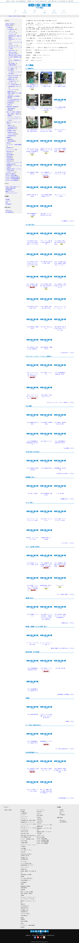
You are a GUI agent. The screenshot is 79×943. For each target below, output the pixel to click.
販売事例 (9, 147)
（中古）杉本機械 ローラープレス (32, 615)
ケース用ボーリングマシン (14, 71)
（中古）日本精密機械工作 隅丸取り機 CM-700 (60, 373)
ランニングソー (12, 32)
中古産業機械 (10, 102)
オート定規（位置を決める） (34, 725)
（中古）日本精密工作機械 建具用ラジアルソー (47, 195)
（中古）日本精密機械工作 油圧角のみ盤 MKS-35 (60, 442)
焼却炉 (8, 142)
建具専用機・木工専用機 (32, 652)
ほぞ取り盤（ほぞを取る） (33, 452)
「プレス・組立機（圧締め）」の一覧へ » (65, 594)
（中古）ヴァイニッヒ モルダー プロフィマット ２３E (60, 308)
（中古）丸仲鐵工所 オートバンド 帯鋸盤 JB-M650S (60, 85)
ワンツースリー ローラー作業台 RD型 (32, 643)
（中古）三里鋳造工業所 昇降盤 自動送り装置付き (32, 130)
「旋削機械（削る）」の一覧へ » (67, 498)
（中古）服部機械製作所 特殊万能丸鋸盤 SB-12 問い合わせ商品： (32, 87)
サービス (34, 12)
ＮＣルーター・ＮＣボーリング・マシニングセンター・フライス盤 (14, 119)
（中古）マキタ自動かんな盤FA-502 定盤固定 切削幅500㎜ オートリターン (60, 263)
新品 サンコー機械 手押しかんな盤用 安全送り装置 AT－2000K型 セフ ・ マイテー (46, 792)
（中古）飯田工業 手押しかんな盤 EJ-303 (32, 307)
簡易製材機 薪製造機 (11, 106)
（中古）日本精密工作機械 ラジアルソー (60, 108)
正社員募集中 (9, 204)
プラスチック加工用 (12, 134)
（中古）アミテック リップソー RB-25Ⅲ (60, 195)
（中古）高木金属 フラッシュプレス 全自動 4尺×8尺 (32, 563)
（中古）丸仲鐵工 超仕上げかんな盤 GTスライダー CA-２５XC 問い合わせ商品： (32, 264)
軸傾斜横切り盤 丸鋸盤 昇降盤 (28, 820)
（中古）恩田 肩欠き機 (60, 668)
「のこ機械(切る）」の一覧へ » (67, 220)
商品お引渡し (10, 151)
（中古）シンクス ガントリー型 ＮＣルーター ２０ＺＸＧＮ (32, 397)
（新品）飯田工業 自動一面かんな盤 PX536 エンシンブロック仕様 (60, 328)
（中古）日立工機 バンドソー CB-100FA (32, 108)
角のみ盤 (11, 73)
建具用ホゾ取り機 (12, 77)
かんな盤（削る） (30, 224)
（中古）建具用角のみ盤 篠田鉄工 (32, 423)
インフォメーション (64, 12)
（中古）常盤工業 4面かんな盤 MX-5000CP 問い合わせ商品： (60, 242)
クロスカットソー (12, 45)
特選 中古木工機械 (10, 173)
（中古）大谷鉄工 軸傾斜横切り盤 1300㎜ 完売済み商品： (60, 150)
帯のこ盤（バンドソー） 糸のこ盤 (28, 827)
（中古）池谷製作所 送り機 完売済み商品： (33, 770)
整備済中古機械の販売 (10, 188)
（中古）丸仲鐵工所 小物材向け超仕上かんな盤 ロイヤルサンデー (60, 286)
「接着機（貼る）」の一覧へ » (67, 622)
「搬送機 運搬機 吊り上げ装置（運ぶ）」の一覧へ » (62, 648)
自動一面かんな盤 (12, 53)
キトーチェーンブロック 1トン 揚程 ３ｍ (46, 643)
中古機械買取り (9, 189)
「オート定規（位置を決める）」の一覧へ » (64, 748)
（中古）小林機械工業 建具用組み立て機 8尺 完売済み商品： (60, 564)
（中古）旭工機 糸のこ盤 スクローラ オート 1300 (60, 173)
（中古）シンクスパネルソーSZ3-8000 (60, 130)
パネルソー (11, 31)
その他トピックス (11, 172)
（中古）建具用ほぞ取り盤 (46, 468)
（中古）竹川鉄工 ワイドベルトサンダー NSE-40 (60, 519)
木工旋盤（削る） (12, 81)
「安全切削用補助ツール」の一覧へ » (66, 798)
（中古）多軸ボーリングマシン (46, 442)
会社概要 (44, 12)
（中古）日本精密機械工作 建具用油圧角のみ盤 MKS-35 (33, 443)
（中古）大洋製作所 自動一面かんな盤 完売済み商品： (32, 286)
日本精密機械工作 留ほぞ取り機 (60, 469)
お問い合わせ (54, 12)
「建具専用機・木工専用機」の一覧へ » (65, 694)
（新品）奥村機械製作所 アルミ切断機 (32, 215)
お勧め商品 (9, 157)
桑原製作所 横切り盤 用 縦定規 (33, 195)
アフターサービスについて (11, 193)
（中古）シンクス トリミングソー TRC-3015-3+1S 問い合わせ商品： (46, 110)
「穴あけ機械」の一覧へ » (68, 448)
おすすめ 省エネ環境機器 (11, 180)
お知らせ (9, 153)
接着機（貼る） (30, 598)
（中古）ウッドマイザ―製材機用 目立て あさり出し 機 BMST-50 (46, 716)
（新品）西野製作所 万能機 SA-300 (46, 348)
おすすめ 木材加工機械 (11, 175)
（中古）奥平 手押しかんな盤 (46, 327)
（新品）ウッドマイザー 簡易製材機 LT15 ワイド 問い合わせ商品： (46, 151)
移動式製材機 (11, 108)
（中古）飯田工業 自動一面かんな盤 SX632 (46, 262)
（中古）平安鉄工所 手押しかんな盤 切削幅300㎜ (32, 348)
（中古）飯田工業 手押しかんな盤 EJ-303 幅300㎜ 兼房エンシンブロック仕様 (32, 242)
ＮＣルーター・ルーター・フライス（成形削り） (39, 356)
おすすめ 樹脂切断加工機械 (12, 177)
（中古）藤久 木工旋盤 (32, 493)
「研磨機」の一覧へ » (69, 721)
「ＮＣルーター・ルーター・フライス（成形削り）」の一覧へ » (60, 402)
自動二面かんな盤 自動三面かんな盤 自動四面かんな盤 (28, 836)
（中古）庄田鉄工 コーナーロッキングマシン (46, 670)
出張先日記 (9, 161)
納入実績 (9, 156)
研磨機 (27, 698)
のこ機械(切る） (30, 68)
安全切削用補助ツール (32, 752)
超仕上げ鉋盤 (12, 63)
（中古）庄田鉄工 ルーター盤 (46, 373)
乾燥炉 (9, 104)
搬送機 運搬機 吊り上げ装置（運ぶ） (37, 626)
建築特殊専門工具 (11, 128)
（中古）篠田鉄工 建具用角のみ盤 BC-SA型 (60, 423)
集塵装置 (10, 139)
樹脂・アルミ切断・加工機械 (13, 112)
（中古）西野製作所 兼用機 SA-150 (32, 327)
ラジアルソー (12, 34)
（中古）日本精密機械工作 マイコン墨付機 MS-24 (33, 690)
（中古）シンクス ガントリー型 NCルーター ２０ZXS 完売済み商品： (32, 375)
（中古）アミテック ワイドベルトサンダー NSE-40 (32, 519)
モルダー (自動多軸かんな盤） (28, 838)
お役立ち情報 (10, 159)
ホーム (15, 12)
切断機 (9, 115)
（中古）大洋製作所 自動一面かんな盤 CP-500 (46, 307)
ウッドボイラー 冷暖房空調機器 (14, 144)
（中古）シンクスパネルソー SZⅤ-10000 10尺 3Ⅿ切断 (46, 130)
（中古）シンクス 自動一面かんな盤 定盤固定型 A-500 (46, 242)
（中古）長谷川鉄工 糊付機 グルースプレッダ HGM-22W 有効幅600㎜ (60, 616)
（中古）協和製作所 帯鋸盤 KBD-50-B (32, 173)
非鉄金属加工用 (11, 135)
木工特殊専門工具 (11, 127)
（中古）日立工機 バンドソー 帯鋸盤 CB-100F (46, 85)
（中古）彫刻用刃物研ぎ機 (32, 714)
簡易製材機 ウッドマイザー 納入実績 (44, 829)
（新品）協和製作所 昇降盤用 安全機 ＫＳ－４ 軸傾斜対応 (60, 770)
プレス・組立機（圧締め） (33, 547)
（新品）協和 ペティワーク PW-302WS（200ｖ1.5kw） (46, 214)
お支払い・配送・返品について (12, 186)
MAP (7, 202)
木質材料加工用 (11, 132)
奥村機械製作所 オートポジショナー (46, 743)
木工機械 (9, 27)
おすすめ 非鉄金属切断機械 (12, 178)
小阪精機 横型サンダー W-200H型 (46, 538)
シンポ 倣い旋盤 (60, 493)
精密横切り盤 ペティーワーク (27, 822)
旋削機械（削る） (30, 477)
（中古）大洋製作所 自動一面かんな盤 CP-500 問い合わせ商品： (46, 286)
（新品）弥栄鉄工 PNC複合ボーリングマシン (46, 396)
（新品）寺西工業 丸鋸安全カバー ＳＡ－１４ (46, 769)
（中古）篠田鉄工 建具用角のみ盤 (46, 423)
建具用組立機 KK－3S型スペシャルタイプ (46, 587)
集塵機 (8, 137)
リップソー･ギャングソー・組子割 (28, 824)
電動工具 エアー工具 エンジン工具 (28, 901)
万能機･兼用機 (12, 65)
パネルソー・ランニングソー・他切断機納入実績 (44, 825)
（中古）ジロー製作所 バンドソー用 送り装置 (32, 790)
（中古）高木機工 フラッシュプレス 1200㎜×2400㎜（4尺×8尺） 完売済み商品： (32, 588)
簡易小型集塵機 (11, 141)
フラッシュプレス (60, 586)
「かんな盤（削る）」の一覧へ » (67, 352)
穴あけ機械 (29, 406)
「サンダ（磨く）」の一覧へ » (67, 543)
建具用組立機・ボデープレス (15, 86)
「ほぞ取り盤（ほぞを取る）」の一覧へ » (65, 473)
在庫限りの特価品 (10, 23)
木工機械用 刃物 (11, 130)
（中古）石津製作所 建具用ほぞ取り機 (32, 469)
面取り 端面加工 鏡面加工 (14, 113)
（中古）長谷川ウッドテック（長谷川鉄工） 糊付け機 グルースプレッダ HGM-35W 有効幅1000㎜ (46, 617)
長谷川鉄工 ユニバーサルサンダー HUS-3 (32, 538)
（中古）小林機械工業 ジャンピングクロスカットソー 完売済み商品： (46, 175)
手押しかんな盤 (12, 52)
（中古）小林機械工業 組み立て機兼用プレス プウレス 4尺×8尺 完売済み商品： (46, 565)
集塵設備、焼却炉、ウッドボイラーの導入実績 (44, 832)
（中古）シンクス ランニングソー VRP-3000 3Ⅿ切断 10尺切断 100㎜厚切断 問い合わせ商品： (32, 151)
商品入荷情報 (10, 154)
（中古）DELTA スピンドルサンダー (46, 519)
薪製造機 (10, 110)
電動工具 (10, 125)
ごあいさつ (8, 201)
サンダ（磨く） (30, 502)
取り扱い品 (25, 12)
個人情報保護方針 (10, 212)
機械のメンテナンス (10, 191)
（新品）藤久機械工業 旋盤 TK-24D (46, 494)
